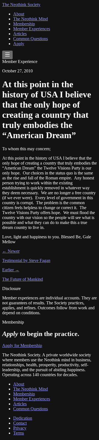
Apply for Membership (22, 345)
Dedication (22, 418)
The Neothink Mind (30, 19)
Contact (20, 423)
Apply (18, 43)
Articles (20, 33)
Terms (18, 433)
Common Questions (30, 38)
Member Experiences (31, 28)
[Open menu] (7, 55)
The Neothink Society (21, 4)
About (18, 14)
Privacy (19, 428)
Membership (24, 23)
